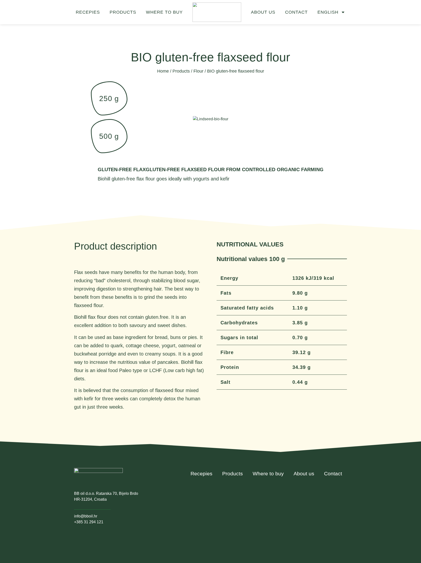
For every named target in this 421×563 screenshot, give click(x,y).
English (327, 12)
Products (123, 12)
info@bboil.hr (85, 516)
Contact (296, 12)
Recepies (88, 12)
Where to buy (164, 12)
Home (163, 71)
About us (263, 12)
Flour (198, 71)
